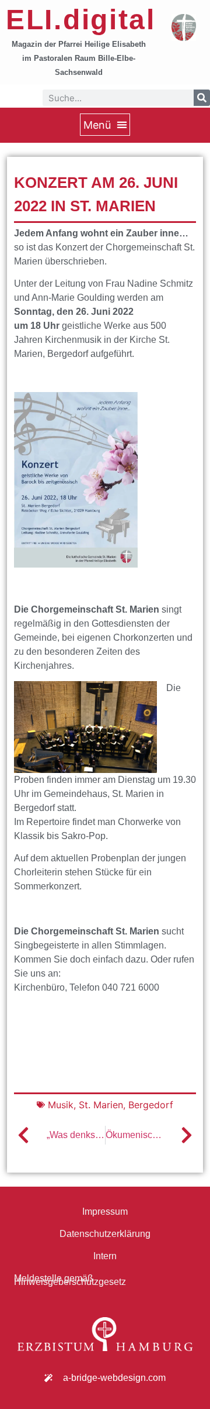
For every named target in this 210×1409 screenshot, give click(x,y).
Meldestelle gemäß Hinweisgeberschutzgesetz (70, 1280)
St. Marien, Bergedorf (126, 1105)
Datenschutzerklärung (105, 1234)
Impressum (105, 1211)
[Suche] (202, 98)
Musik (61, 1105)
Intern (105, 1256)
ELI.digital (81, 19)
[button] (105, 125)
